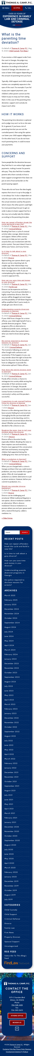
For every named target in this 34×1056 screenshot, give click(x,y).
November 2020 (12, 831)
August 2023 (10, 682)
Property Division (12, 937)
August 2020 (10, 845)
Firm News (24, 51)
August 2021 (10, 791)
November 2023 (12, 668)
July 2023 (9, 686)
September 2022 (12, 732)
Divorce (11, 258)
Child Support (11, 914)
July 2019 (9, 899)
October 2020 (11, 836)
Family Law (13, 287)
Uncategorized (11, 946)
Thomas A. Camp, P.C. (19, 48)
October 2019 (11, 890)
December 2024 (12, 609)
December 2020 (12, 827)
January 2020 (11, 877)
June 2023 (9, 691)
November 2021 (12, 777)
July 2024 (9, 632)
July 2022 (9, 741)
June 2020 (9, 854)
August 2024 (10, 627)
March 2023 (10, 704)
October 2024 (11, 618)
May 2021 (9, 804)
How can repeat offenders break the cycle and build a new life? (17, 223)
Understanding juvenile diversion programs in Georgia (15, 310)
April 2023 (9, 700)
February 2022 (11, 763)
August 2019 (10, 895)
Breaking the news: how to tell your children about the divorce (16, 431)
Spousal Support (12, 942)
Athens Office (17, 1016)
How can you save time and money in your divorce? (15, 563)
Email (18, 8)
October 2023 (11, 673)
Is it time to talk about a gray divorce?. (16, 554)
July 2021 (9, 795)
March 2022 (10, 759)
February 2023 (11, 709)
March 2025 (10, 595)
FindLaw (25, 1052)
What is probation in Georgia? (14, 459)
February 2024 (11, 654)
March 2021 (10, 813)
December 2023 (12, 664)
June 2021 (9, 800)
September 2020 (12, 840)
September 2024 (12, 623)
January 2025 (10, 605)
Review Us (17, 1022)
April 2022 (9, 754)
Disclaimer (6, 1049)
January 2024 (11, 659)
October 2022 (11, 727)
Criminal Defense (15, 229)
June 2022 (9, 745)
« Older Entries (7, 518)
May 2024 (9, 641)
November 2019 (12, 886)
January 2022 (10, 768)
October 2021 (11, 781)
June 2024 (9, 636)
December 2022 (12, 718)
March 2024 (10, 650)
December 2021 (11, 772)
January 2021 (10, 822)
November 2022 (12, 722)
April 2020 (9, 863)
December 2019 (12, 881)
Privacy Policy (21, 1049)
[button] (5, 7)
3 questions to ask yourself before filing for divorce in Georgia (16, 402)
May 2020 (9, 859)
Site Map (13, 1049)
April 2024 (9, 645)
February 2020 (11, 872)
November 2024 (12, 614)
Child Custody (14, 51)
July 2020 (9, 850)
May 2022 (9, 750)
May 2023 (9, 695)
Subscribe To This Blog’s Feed (16, 957)
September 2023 (12, 677)
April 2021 (9, 809)
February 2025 (11, 600)
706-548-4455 (17, 1005)
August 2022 (10, 736)
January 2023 (11, 713)
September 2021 (12, 786)
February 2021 (11, 818)
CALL (29, 8)
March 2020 (10, 868)
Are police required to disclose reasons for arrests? (15, 342)
